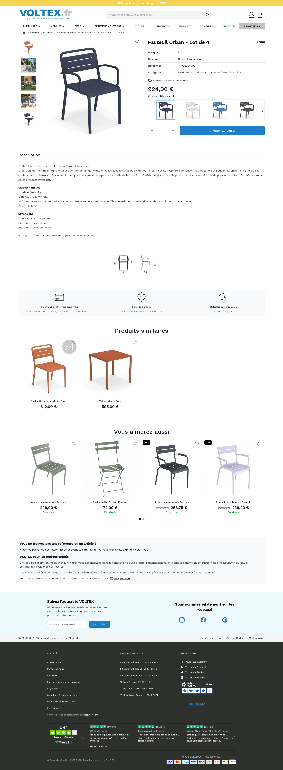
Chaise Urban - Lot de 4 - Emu (48, 401)
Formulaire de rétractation (61, 701)
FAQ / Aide (52, 688)
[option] (28, 47)
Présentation (54, 662)
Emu (181, 52)
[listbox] (28, 91)
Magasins (207, 638)
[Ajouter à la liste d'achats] (74, 343)
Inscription (99, 624)
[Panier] (259, 14)
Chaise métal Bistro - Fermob (110, 502)
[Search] (207, 15)
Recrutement (54, 708)
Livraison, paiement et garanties (64, 682)
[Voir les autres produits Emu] (260, 42)
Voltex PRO (53, 675)
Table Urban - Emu (110, 401)
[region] (28, 91)
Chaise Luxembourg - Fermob (48, 502)
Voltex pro (256, 638)
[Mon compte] (250, 14)
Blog (219, 638)
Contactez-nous (55, 669)
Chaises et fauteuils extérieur (74, 32)
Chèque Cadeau (235, 638)
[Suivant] (149, 519)
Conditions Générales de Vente (63, 695)
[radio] (165, 111)
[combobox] (158, 15)
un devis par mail (136, 549)
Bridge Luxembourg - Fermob (171, 502)
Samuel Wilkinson (189, 59)
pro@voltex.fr (121, 578)
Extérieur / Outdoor (41, 32)
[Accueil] (24, 32)
